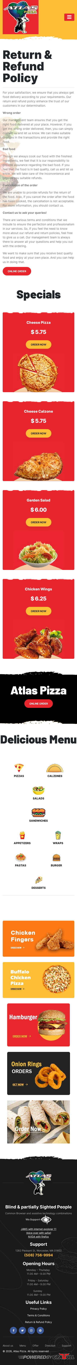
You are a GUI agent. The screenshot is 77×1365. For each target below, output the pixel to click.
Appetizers (22, 843)
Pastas (20, 865)
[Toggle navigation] (69, 17)
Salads (38, 798)
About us (8, 1345)
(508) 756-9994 (38, 1255)
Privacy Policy (38, 1308)
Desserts (39, 888)
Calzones (54, 776)
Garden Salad (38, 500)
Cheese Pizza (39, 322)
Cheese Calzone (38, 411)
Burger (56, 865)
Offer (35, 1345)
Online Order (17, 271)
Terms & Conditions (38, 1315)
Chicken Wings (38, 589)
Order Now (38, 344)
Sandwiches (38, 820)
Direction (50, 1345)
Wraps (58, 843)
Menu (23, 1345)
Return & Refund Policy (38, 1322)
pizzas (19, 776)
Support (66, 1345)
